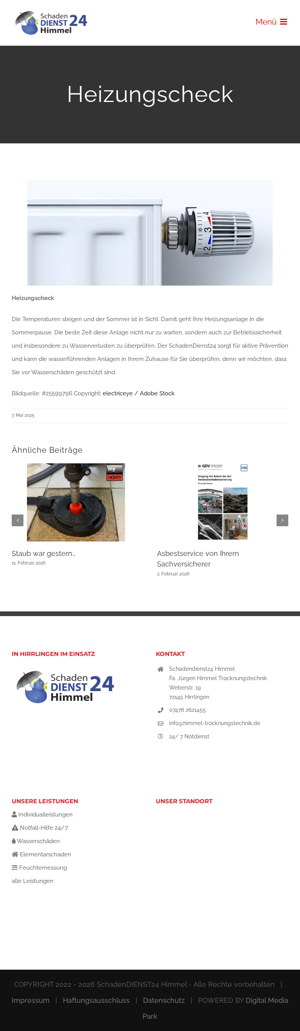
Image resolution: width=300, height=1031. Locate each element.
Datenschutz (164, 1000)
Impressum (31, 1000)
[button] (17, 520)
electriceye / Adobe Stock (139, 393)
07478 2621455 (187, 710)
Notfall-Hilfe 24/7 (43, 827)
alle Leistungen (33, 880)
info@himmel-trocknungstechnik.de (214, 723)
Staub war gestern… (43, 553)
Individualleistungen (45, 814)
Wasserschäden (38, 841)
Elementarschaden (44, 854)
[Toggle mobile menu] (284, 22)
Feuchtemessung (42, 867)
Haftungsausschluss (96, 1000)
